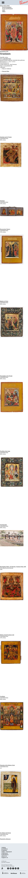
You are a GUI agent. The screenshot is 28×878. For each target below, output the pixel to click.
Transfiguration (3, 524)
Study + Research (6, 851)
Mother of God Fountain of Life (7, 634)
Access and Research (7, 8)
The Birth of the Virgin (5, 451)
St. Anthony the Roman (5, 832)
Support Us (4, 857)
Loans (3, 10)
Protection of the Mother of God (7, 765)
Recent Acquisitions (6, 7)
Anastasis (2, 200)
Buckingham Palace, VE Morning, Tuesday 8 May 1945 (13, 566)
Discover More (5, 71)
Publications (4, 854)
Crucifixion (2, 696)
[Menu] (3, 3)
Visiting (3, 847)
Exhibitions (4, 849)
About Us (4, 856)
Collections (4, 853)
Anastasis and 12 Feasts (6, 137)
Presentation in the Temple (6, 376)
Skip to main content (5, 5)
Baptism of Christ (4, 301)
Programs (4, 850)
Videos (3, 11)
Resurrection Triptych (5, 229)
